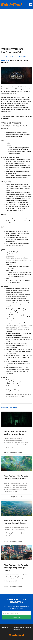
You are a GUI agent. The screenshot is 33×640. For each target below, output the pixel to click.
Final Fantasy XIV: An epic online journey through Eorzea (16, 567)
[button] (30, 4)
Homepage (5, 60)
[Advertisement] (16, 30)
